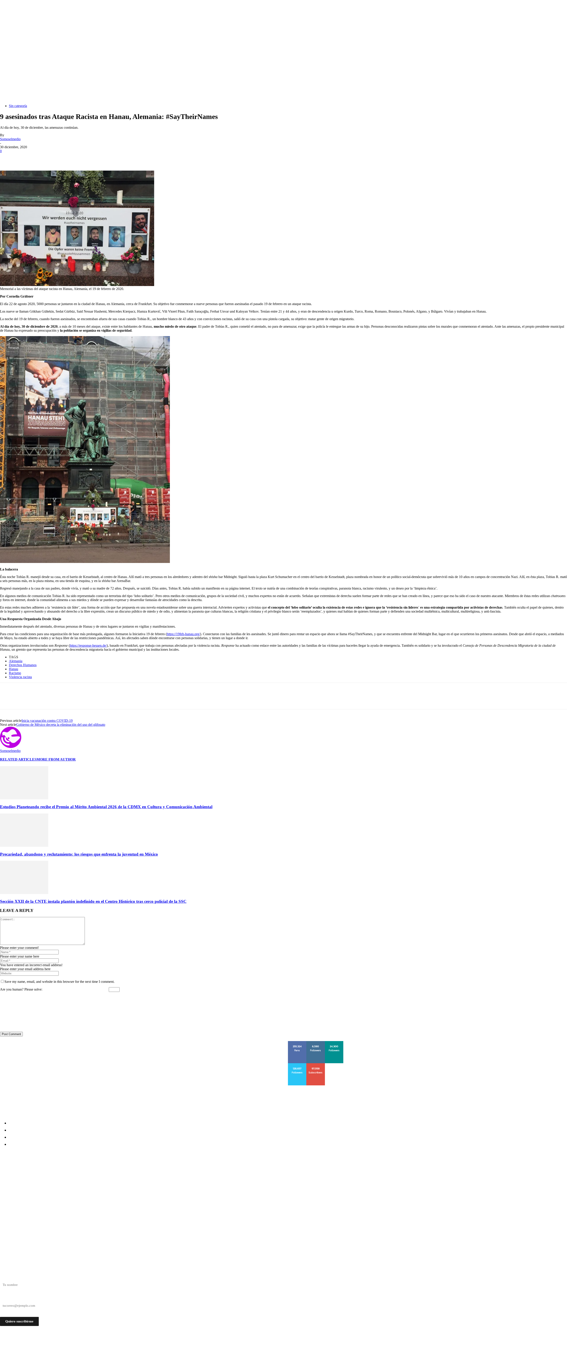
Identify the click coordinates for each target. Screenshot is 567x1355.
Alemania (15, 661)
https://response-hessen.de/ (88, 645)
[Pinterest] (39, 157)
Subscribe (316, 1065)
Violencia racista (20, 677)
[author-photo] (10, 747)
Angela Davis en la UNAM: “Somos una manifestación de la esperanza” (68, 1196)
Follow (316, 1042)
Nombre (5, 1277)
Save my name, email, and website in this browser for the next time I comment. (59, 981)
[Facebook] (7, 157)
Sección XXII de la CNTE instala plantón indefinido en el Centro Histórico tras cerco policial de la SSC (93, 901)
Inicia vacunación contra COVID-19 (47, 720)
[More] (71, 157)
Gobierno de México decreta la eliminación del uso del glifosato (60, 724)
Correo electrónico (13, 1298)
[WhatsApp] (55, 157)
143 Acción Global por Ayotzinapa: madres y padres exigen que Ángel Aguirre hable (80, 1180)
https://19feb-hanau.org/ (183, 634)
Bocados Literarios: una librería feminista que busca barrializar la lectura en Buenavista (86, 1188)
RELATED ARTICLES (18, 759)
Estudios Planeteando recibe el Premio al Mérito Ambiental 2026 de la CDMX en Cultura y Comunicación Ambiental (106, 806)
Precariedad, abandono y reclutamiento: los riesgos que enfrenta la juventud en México (79, 854)
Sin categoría (18, 106)
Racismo (15, 673)
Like (297, 1042)
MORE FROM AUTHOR (56, 759)
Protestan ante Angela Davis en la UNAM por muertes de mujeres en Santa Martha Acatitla (86, 1172)
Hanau (13, 669)
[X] (23, 157)
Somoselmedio (10, 139)
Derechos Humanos (23, 665)
